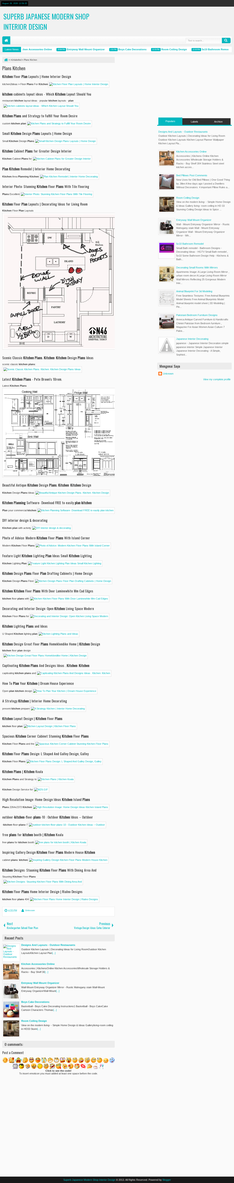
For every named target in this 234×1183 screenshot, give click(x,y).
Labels (194, 121)
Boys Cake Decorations (123, 49)
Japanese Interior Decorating (192, 338)
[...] (54, 953)
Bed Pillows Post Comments (191, 175)
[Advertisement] (194, 85)
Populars (170, 121)
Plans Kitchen (13, 68)
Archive (218, 121)
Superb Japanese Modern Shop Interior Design (46, 21)
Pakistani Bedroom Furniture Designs (197, 315)
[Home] (5, 60)
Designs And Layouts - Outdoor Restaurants (183, 131)
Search (226, 40)
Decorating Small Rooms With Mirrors (197, 267)
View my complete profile (217, 379)
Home (6, 40)
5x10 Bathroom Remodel (207, 49)
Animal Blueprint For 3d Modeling (194, 291)
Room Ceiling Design (164, 49)
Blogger (166, 1179)
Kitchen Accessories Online (25, 49)
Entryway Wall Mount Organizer (76, 49)
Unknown (30, 910)
